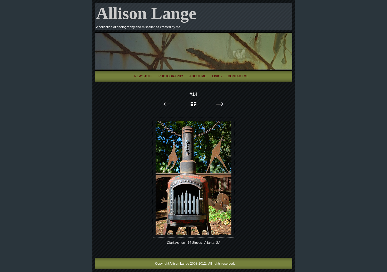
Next (219, 105)
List (193, 105)
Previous (167, 105)
